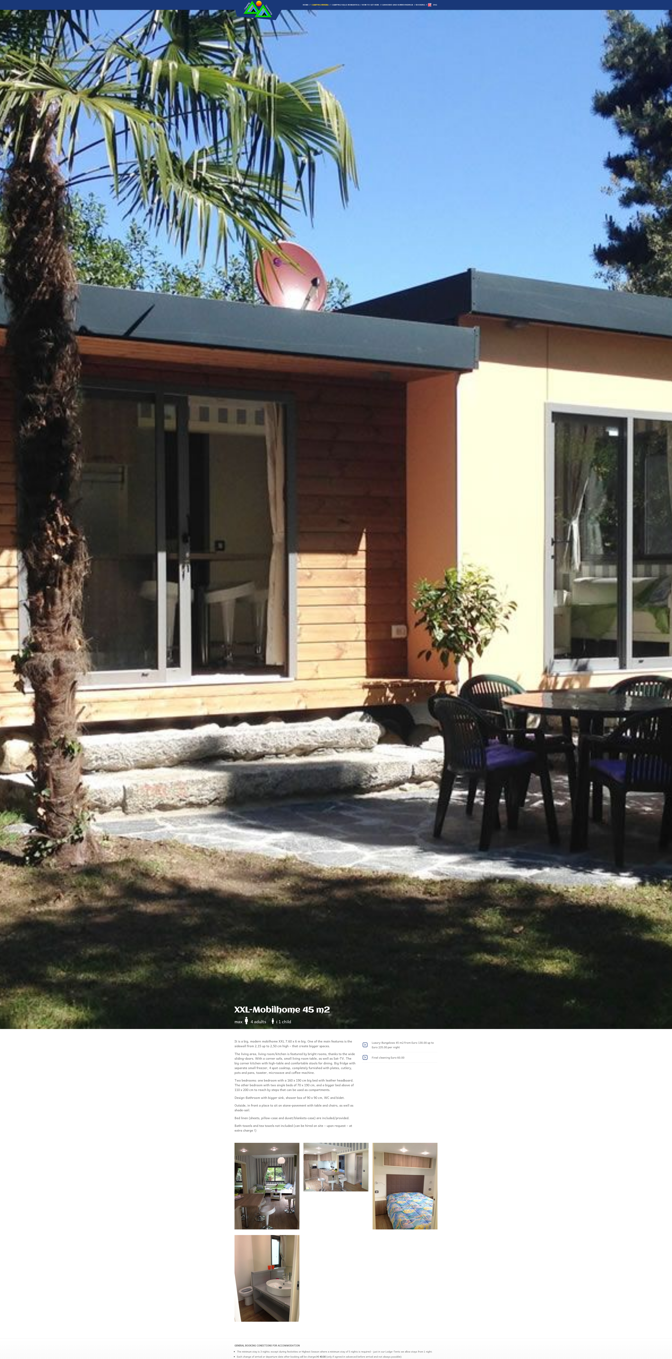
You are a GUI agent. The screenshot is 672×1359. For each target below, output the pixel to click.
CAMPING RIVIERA (320, 5)
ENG (435, 5)
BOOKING (420, 5)
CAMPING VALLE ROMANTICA (345, 5)
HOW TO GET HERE (370, 5)
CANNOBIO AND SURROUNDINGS (397, 5)
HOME (306, 5)
